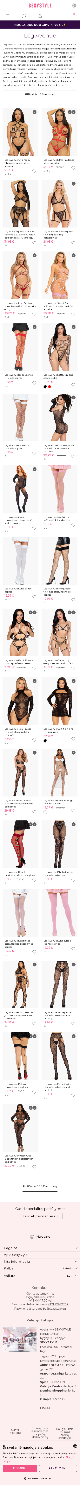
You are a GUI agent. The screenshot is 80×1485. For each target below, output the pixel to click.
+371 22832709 (58, 1304)
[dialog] (40, 1463)
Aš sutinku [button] (20, 1468)
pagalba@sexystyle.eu (51, 1308)
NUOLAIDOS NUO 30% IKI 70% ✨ (40, 24)
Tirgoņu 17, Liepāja (52, 1356)
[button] (40, 1478)
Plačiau (45, 1408)
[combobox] (75, 1446)
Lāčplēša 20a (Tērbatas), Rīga (56, 1349)
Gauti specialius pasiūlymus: (40, 1209)
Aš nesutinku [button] (58, 1468)
